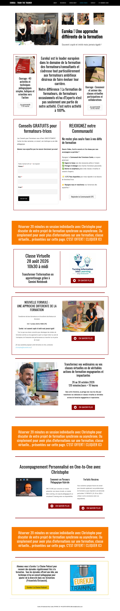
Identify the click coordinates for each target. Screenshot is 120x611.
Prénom (21, 166)
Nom (20, 177)
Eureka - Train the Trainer (21, 2)
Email (20, 187)
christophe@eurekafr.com (23, 347)
